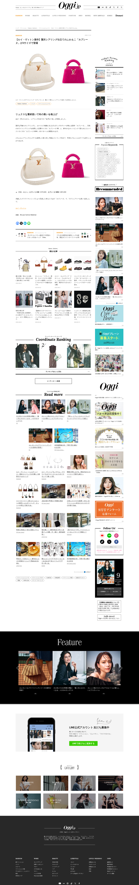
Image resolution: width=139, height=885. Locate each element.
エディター (102, 176)
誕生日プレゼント (80, 577)
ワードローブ (110, 157)
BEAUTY (36, 16)
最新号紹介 (110, 864)
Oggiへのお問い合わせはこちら (108, 618)
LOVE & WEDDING (59, 16)
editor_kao (26, 580)
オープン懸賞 (110, 873)
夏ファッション (20, 862)
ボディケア (55, 873)
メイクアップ (55, 866)
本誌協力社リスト (111, 866)
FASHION (19, 16)
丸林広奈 (49, 577)
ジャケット (102, 168)
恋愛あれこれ (92, 862)
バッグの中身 (37, 873)
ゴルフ (72, 862)
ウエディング (92, 864)
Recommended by (79, 572)
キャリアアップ (38, 862)
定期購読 (103, 591)
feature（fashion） (33, 28)
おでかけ (73, 871)
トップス (117, 162)
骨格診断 (57, 577)
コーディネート (103, 149)
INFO (80, 16)
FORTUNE (72, 16)
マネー (35, 866)
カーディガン (112, 171)
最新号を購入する (109, 588)
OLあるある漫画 (38, 875)
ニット (113, 165)
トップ (17, 28)
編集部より (110, 862)
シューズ (101, 157)
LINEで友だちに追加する (83, 743)
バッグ (33, 103)
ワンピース (102, 171)
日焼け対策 (55, 862)
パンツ (113, 154)
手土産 (72, 869)
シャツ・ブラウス (103, 165)
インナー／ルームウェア (105, 173)
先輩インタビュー (38, 864)
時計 (17, 873)
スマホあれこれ (38, 869)
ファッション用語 (68, 577)
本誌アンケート (111, 871)
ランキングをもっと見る (53, 371)
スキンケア (55, 864)
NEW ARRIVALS (98, 16)
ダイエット (55, 875)
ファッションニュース (44, 28)
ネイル (54, 871)
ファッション (23, 28)
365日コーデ (19, 875)
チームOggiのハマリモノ (77, 873)
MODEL (88, 16)
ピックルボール (75, 864)
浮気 (90, 871)
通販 (19, 580)
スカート (101, 160)
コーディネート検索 (53, 381)
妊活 (90, 869)
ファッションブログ (38, 577)
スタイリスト (112, 168)
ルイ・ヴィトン (21, 208)
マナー (35, 871)
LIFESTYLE (45, 16)
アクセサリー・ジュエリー (23, 871)
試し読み (115, 591)
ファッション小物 (103, 154)
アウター (108, 162)
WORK (27, 16)
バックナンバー (109, 594)
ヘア (53, 869)
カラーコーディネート (113, 160)
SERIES (109, 16)
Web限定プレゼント (112, 869)
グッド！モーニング (38, 580)
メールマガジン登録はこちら (109, 547)
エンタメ (73, 866)
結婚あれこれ (92, 866)
